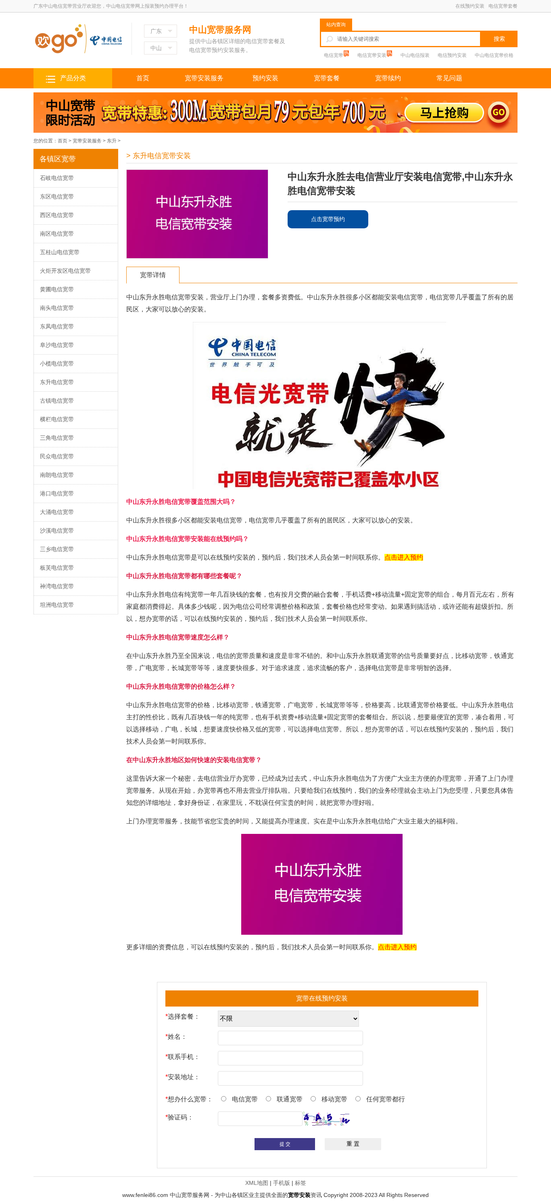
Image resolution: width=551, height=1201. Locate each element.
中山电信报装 (415, 55)
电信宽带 (334, 55)
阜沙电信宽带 (57, 345)
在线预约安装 (469, 6)
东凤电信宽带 (57, 326)
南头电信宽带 (57, 308)
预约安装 (265, 78)
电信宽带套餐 (503, 6)
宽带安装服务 (204, 78)
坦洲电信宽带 (57, 605)
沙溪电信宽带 (57, 530)
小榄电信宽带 (57, 363)
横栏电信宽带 (57, 419)
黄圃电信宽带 (57, 289)
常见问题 (449, 78)
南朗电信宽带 (57, 475)
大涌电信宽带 (57, 512)
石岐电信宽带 (57, 178)
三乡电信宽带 (57, 549)
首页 (142, 78)
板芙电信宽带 (57, 567)
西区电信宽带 (57, 215)
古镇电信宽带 (57, 400)
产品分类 (73, 78)
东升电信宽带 (57, 382)
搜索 (499, 39)
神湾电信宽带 (57, 586)
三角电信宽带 (57, 437)
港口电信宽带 (57, 493)
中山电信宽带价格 (494, 55)
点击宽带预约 (328, 219)
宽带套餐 (327, 78)
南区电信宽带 (57, 233)
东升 (112, 141)
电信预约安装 (452, 55)
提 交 (285, 1144)
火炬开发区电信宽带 (65, 270)
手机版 (281, 1183)
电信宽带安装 (372, 55)
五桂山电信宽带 (59, 252)
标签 (300, 1183)
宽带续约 (388, 78)
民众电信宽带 (57, 456)
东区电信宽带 (57, 196)
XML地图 (256, 1183)
